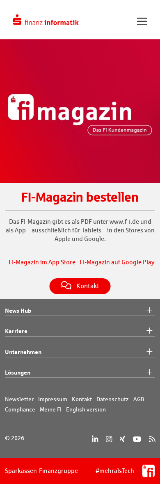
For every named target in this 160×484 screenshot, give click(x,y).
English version (86, 409)
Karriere (16, 330)
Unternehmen (23, 351)
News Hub (18, 310)
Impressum (52, 399)
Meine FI (51, 409)
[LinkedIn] (95, 439)
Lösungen (17, 372)
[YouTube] (137, 439)
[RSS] (152, 439)
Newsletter (19, 399)
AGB (138, 399)
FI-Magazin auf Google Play (117, 262)
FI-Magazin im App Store (42, 262)
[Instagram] (109, 439)
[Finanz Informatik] (46, 19)
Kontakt (82, 399)
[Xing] (122, 439)
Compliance (20, 409)
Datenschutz (112, 399)
